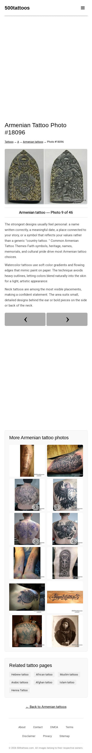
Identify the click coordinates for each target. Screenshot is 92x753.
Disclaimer (28, 736)
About (21, 727)
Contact (38, 727)
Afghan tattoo (44, 682)
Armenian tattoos (33, 141)
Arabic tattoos (19, 682)
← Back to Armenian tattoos (46, 707)
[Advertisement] (46, 66)
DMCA (54, 727)
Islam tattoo (67, 682)
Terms (69, 727)
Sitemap (64, 736)
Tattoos (9, 141)
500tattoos (17, 8)
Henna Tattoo (19, 690)
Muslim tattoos (69, 674)
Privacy (47, 736)
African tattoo (44, 674)
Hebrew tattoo (19, 674)
